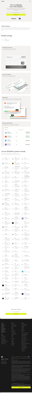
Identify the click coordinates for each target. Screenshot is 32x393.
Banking (12, 328)
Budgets (12, 327)
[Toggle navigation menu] (30, 1)
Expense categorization (24, 346)
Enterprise (12, 345)
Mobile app (12, 338)
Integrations (23, 329)
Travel (12, 329)
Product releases (3, 328)
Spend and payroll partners (4, 341)
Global (22, 331)
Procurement (12, 331)
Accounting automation (24, 325)
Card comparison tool (24, 344)
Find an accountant (24, 336)
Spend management (13, 326)
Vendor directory (24, 348)
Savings (22, 328)
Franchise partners (3, 343)
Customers (2, 326)
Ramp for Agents (3, 329)
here (13, 378)
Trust (12, 337)
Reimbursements (13, 330)
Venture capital (3, 338)
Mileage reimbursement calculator (26, 343)
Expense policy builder (24, 347)
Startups (12, 342)
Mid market (12, 344)
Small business (13, 343)
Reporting (23, 327)
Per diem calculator (24, 342)
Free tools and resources (24, 334)
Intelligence (23, 326)
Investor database (24, 345)
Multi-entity (23, 330)
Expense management (14, 325)
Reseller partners (3, 342)
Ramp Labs (2, 330)
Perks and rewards (24, 335)
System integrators (3, 339)
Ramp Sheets (12, 339)
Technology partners (3, 340)
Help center (2, 327)
